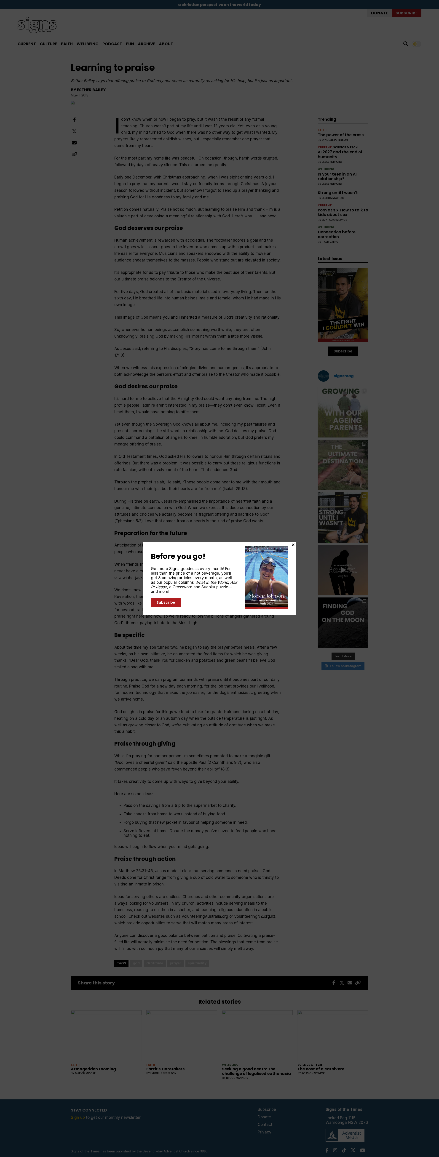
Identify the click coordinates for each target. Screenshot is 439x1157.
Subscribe (165, 602)
